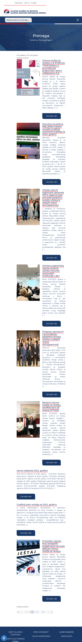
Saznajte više (51, 116)
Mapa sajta (66, 636)
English (34, 3)
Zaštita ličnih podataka (15, 633)
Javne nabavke (66, 632)
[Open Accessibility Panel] (4, 638)
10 (43, 612)
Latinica (27, 3)
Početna (33, 40)
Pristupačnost (41, 632)
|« (18, 612)
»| (52, 612)
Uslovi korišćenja (41, 636)
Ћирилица (18, 3)
